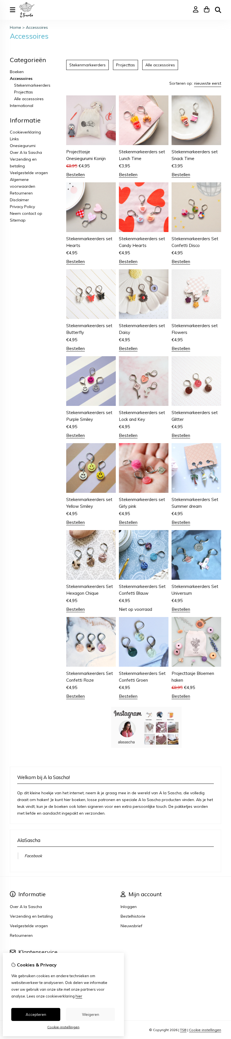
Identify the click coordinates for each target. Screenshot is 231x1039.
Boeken (17, 71)
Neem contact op (26, 213)
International (21, 105)
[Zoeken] (218, 10)
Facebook (33, 855)
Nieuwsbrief (131, 925)
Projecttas (23, 92)
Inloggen (129, 906)
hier (78, 996)
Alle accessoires (29, 98)
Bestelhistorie (133, 916)
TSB (183, 1030)
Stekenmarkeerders (32, 85)
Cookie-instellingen (205, 1030)
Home (15, 27)
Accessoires (37, 27)
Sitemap (18, 220)
